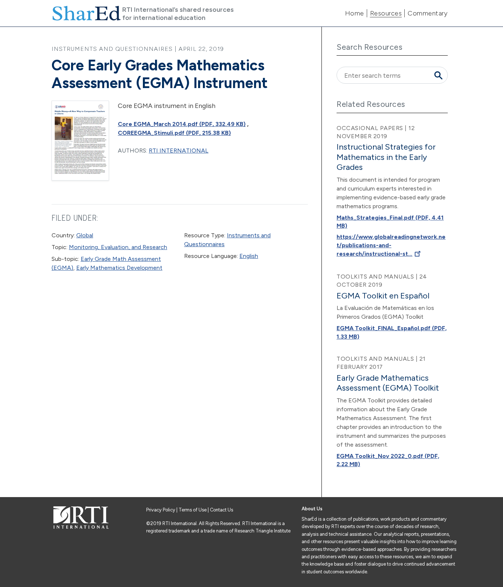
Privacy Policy (161, 510)
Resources (386, 13)
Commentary (427, 13)
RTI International (178, 150)
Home (354, 13)
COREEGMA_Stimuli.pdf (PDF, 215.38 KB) (174, 132)
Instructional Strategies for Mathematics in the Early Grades (386, 157)
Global (84, 235)
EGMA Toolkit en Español (383, 296)
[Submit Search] (438, 75)
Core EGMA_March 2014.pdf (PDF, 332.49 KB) (182, 123)
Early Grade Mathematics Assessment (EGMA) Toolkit (388, 383)
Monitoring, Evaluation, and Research (118, 247)
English (248, 255)
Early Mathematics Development (119, 267)
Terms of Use (193, 510)
